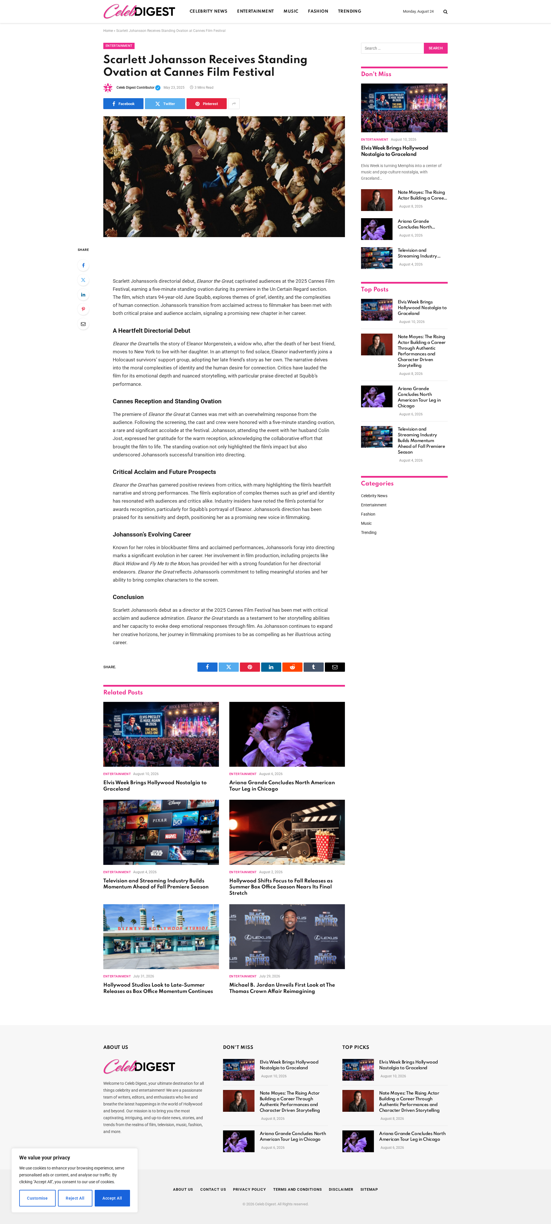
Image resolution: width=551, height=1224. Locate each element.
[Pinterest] (83, 309)
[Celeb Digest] (139, 11)
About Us (183, 1189)
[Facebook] (83, 265)
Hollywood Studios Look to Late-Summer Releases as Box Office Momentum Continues (158, 988)
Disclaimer (341, 1189)
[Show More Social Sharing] (234, 103)
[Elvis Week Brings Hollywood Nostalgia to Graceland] (161, 734)
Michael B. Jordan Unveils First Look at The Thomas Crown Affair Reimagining (282, 988)
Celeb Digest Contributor (139, 88)
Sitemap (369, 1189)
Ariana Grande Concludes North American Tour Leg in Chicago (282, 786)
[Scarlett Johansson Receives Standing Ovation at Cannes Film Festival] (224, 176)
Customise (37, 1198)
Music (291, 11)
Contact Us (213, 1189)
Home (108, 31)
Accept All (112, 1198)
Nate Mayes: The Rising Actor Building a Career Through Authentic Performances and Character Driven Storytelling (422, 195)
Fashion (318, 11)
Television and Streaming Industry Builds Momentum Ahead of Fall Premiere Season (156, 884)
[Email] (83, 324)
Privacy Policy (249, 1189)
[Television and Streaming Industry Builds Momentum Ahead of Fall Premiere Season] (161, 832)
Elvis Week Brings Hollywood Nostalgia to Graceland (155, 786)
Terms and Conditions (297, 1189)
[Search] (445, 11)
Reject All (75, 1198)
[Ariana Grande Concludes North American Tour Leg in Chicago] (287, 734)
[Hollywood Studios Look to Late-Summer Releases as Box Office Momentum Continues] (161, 936)
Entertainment (255, 11)
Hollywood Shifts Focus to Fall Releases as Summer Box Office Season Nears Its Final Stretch (281, 887)
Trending (349, 11)
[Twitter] (83, 280)
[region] (74, 1180)
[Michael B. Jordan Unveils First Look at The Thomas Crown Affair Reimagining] (287, 936)
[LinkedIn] (83, 294)
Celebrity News (208, 11)
